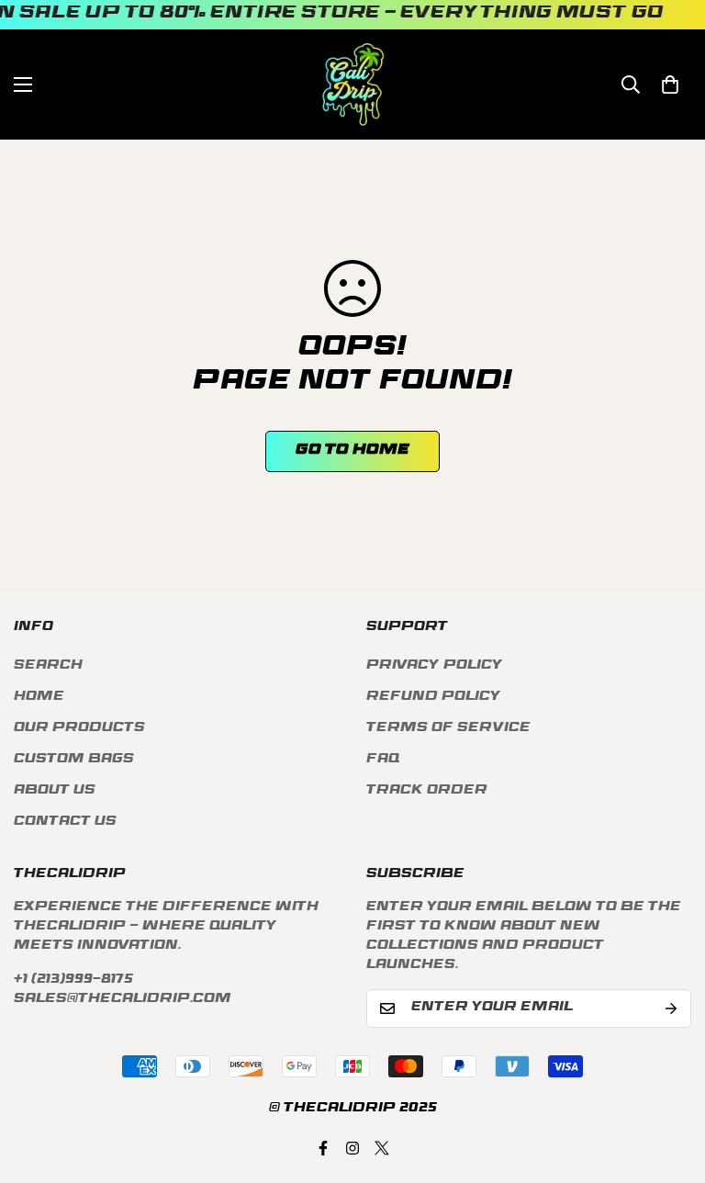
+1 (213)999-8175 (73, 980)
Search (48, 666)
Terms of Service (448, 729)
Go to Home (352, 451)
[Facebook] (323, 1148)
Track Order (426, 791)
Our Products (79, 729)
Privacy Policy (434, 666)
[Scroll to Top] (669, 1083)
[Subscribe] (671, 1008)
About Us (54, 791)
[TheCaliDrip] (353, 84)
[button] (670, 84)
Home (39, 697)
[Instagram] (352, 1148)
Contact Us (65, 822)
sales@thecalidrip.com (122, 1000)
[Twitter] (382, 1148)
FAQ (382, 760)
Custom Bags (74, 760)
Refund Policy (433, 697)
